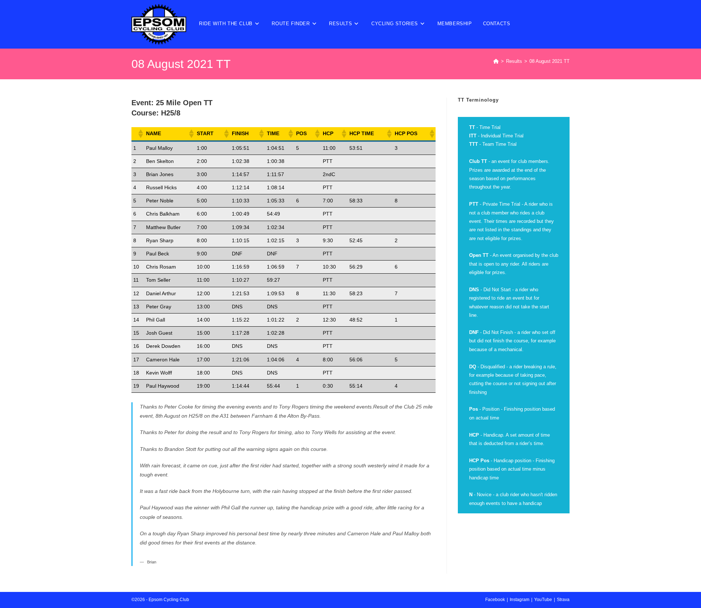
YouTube (543, 599)
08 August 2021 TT (549, 61)
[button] (140, 133)
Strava (563, 599)
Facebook (495, 599)
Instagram (519, 599)
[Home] (496, 61)
